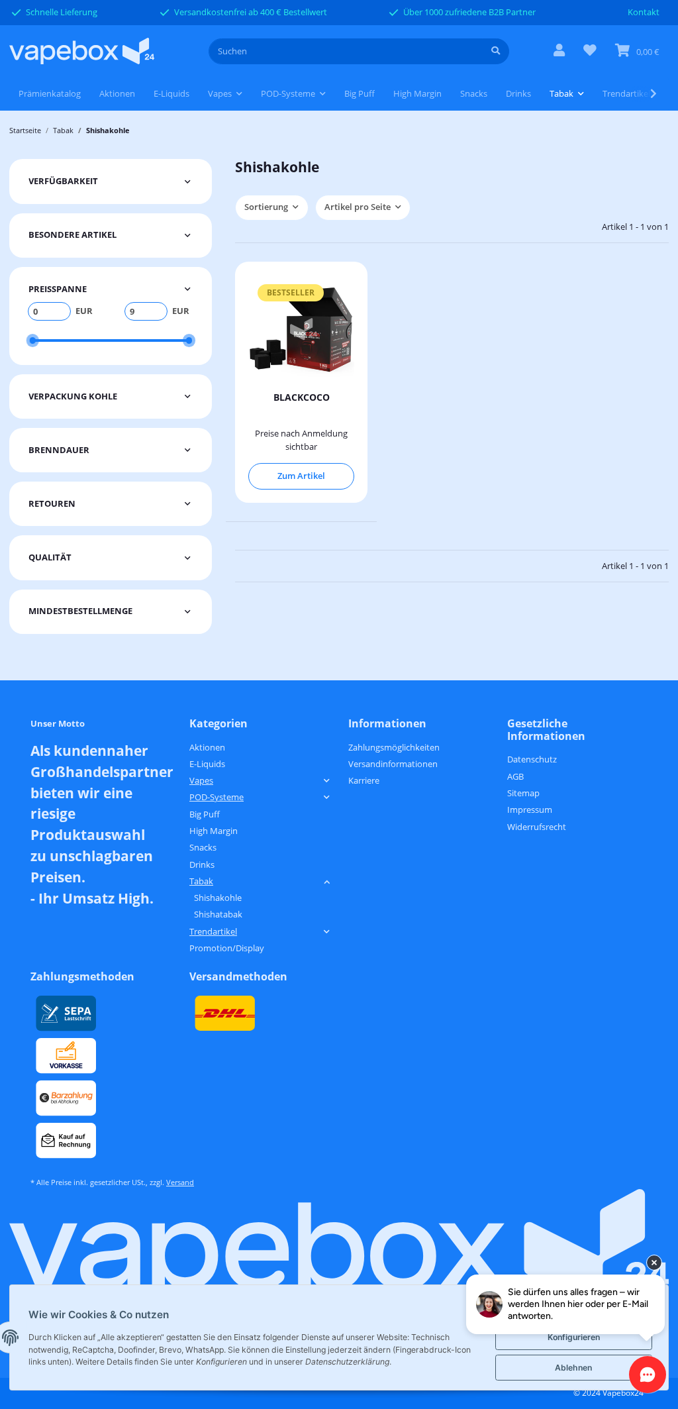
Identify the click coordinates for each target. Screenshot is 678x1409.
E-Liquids (207, 764)
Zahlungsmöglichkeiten (394, 747)
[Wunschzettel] (590, 51)
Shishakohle (218, 898)
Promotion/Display (226, 948)
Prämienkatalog (50, 93)
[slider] (32, 340)
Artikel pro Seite (357, 207)
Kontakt (643, 12)
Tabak (201, 881)
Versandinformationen (393, 764)
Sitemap (523, 793)
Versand (180, 1182)
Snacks (203, 847)
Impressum (529, 809)
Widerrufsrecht (536, 827)
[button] (559, 51)
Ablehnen (573, 1368)
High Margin (213, 831)
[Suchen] (495, 51)
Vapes (201, 780)
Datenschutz (532, 759)
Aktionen (207, 747)
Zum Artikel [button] (301, 476)
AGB (515, 776)
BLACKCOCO (301, 397)
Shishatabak (218, 914)
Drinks (202, 864)
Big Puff (204, 814)
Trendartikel (213, 931)
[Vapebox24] (81, 51)
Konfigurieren (574, 1337)
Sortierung (266, 207)
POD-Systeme (216, 797)
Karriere (363, 780)
